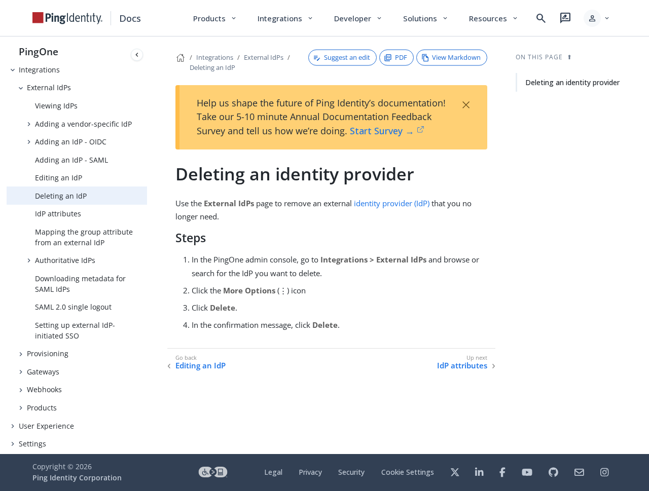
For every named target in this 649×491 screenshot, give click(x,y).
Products (42, 407)
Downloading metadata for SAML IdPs (80, 284)
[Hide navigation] (137, 55)
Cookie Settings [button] (407, 472)
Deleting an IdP (61, 196)
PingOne (38, 51)
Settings (32, 443)
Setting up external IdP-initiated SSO (75, 330)
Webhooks (44, 389)
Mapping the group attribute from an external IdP (84, 237)
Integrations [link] (286, 18)
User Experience (46, 426)
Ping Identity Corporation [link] (77, 477)
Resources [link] (494, 18)
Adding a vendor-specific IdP (83, 124)
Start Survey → (382, 131)
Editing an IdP (58, 177)
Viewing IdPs (56, 105)
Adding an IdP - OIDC (70, 141)
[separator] (147, 245)
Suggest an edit (347, 57)
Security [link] (351, 472)
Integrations (39, 69)
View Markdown (456, 57)
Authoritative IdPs (65, 260)
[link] (67, 18)
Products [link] (215, 18)
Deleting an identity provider (572, 82)
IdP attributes (58, 213)
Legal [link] (273, 472)
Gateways (43, 371)
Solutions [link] (426, 18)
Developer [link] (358, 18)
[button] (597, 18)
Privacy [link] (310, 472)
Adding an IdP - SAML (71, 160)
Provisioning (47, 353)
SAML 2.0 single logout (73, 307)
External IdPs (49, 87)
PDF (401, 57)
